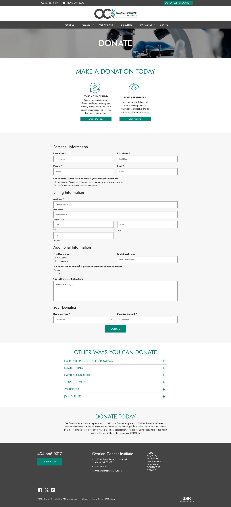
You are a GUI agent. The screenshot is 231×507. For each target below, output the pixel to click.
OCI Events (126, 24)
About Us (69, 24)
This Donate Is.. (61, 254)
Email (121, 166)
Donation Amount (127, 314)
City (54, 229)
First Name (60, 153)
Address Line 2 (58, 219)
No (58, 273)
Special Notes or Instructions (68, 278)
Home (150, 452)
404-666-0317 (51, 2)
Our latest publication (178, 2)
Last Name (124, 153)
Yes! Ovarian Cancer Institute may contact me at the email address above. (90, 182)
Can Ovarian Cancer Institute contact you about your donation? (85, 178)
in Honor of (62, 257)
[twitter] (46, 490)
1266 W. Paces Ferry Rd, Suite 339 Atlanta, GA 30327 (110, 461)
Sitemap (85, 499)
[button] (115, 361)
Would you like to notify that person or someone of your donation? (87, 266)
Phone (58, 166)
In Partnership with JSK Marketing (103, 499)
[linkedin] (53, 490)
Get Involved (106, 24)
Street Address (58, 210)
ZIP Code (56, 240)
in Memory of (63, 260)
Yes (58, 270)
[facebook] (40, 490)
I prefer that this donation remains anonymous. (77, 185)
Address (59, 199)
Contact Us (146, 24)
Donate (164, 24)
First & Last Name (126, 254)
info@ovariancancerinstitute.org (108, 470)
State (119, 231)
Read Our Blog (75, 2)
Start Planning (135, 118)
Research (86, 24)
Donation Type (62, 314)
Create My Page (95, 118)
